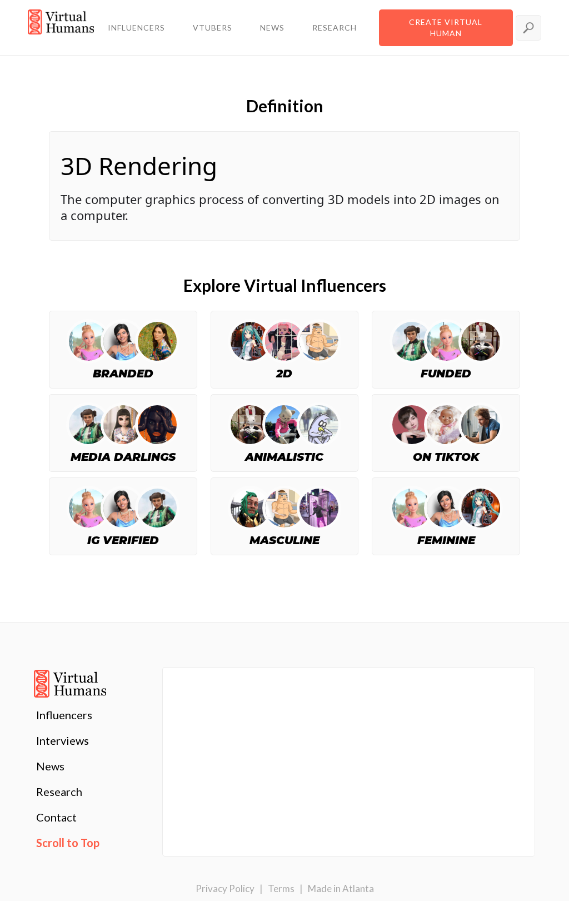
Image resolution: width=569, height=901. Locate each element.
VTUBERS (212, 27)
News (50, 766)
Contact (56, 817)
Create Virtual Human (445, 27)
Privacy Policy (225, 888)
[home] (61, 27)
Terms (281, 888)
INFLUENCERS (136, 27)
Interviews (62, 740)
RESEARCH (334, 27)
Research (59, 791)
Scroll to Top (67, 842)
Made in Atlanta (341, 888)
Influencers (64, 714)
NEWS (272, 27)
